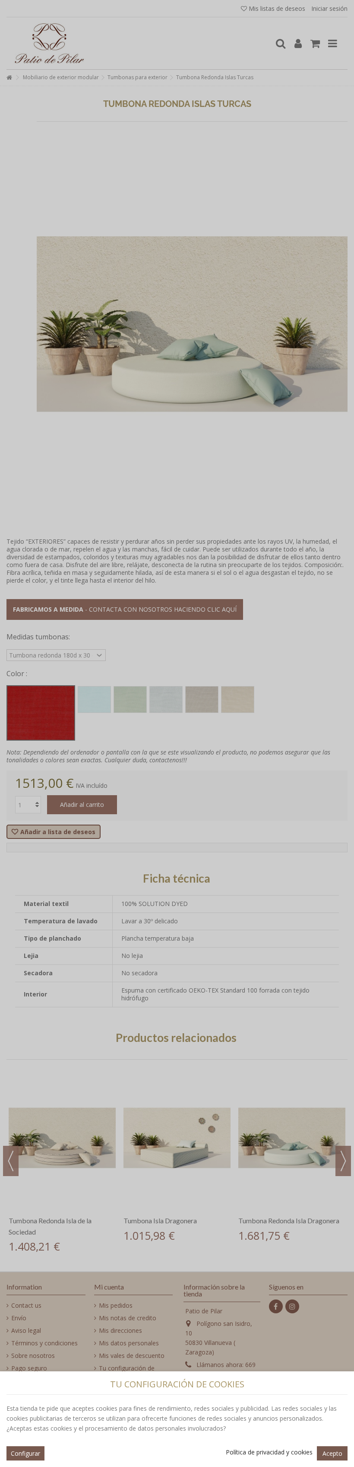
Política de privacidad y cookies (269, 1452)
